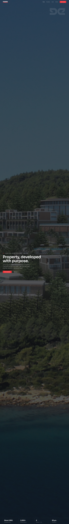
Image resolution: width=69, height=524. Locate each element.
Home (44, 1)
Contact (56, 1)
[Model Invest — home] (5, 2)
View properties (7, 271)
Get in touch (63, 1)
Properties (48, 1)
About (53, 1)
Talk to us (15, 271)
